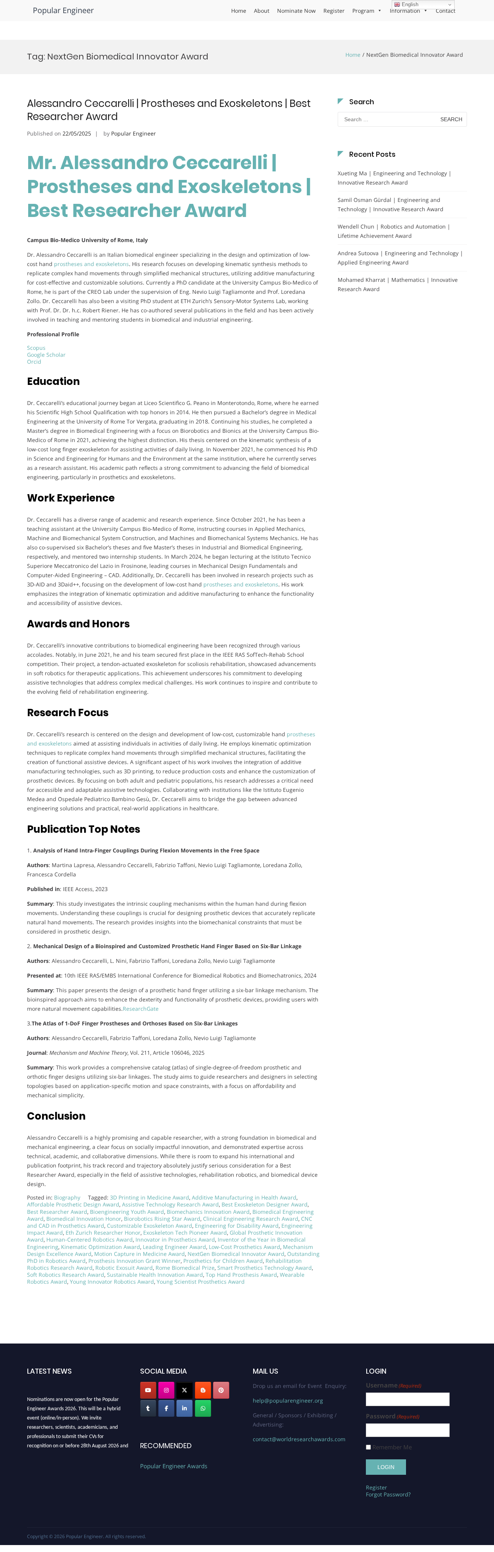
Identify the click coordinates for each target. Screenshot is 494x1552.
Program (363, 10)
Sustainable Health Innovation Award (155, 1274)
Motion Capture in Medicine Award (139, 1253)
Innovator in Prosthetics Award (175, 1239)
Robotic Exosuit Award (124, 1267)
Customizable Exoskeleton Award (149, 1225)
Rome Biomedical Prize (185, 1267)
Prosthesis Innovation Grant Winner (134, 1260)
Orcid (34, 361)
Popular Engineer (63, 10)
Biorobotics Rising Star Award (162, 1218)
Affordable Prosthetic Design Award (73, 1204)
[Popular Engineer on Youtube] (148, 1390)
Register (334, 10)
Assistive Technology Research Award (170, 1204)
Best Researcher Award (57, 1211)
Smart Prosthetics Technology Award (264, 1267)
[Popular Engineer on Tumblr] (148, 1408)
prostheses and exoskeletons (91, 264)
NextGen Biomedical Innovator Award (236, 1253)
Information (405, 10)
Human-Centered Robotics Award (89, 1239)
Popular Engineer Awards (173, 1466)
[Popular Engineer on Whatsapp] (203, 1408)
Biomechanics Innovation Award (208, 1211)
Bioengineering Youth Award (127, 1211)
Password (393, 1416)
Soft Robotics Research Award (65, 1274)
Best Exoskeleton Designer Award (265, 1204)
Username (393, 1385)
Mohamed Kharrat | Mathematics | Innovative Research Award (398, 284)
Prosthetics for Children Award (223, 1260)
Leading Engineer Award (174, 1246)
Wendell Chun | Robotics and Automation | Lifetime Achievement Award (394, 231)
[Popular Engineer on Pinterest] (221, 1390)
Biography (67, 1197)
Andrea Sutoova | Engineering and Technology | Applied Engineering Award (400, 257)
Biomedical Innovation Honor (83, 1218)
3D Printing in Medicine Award (149, 1197)
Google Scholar (46, 354)
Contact (445, 10)
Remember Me (392, 1447)
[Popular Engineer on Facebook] (166, 1408)
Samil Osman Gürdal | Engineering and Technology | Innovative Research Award (390, 204)
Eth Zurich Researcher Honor (103, 1232)
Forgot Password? (388, 1494)
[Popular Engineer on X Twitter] (184, 1390)
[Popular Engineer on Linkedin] (184, 1408)
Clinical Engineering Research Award (250, 1218)
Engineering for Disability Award (237, 1225)
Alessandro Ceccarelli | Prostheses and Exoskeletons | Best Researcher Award (169, 110)
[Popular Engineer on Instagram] (166, 1390)
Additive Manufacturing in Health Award (244, 1197)
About (261, 10)
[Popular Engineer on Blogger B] (203, 1390)
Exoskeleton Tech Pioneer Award (185, 1232)
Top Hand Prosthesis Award (241, 1274)
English (409, 4)
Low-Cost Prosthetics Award (244, 1246)
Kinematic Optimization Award (100, 1246)
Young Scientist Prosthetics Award (201, 1281)
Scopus (36, 347)
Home (238, 10)
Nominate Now (296, 10)
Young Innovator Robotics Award (112, 1281)
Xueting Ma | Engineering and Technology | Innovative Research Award (395, 177)
